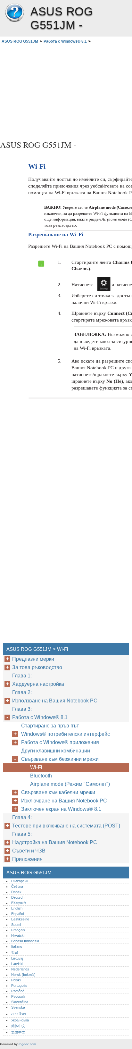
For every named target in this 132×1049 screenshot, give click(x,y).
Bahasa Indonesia (25, 941)
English (16, 908)
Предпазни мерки (33, 659)
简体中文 (18, 1026)
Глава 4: (22, 817)
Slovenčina (19, 1002)
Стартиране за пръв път (50, 725)
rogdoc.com (27, 1044)
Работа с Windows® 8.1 (65, 41)
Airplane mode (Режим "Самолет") (70, 784)
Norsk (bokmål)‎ (23, 975)
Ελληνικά (18, 903)
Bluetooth (41, 775)
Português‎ (19, 985)
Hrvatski (17, 935)
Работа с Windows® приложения (60, 742)
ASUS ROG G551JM (14, 12)
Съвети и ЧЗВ (28, 850)
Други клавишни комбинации (55, 750)
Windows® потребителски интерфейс (66, 734)
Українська (20, 1020)
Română (17, 991)
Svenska (18, 1007)
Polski (16, 980)
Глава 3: (22, 709)
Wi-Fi (36, 767)
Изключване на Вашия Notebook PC (64, 800)
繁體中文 (18, 1032)
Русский (18, 996)
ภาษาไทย (18, 1014)
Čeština (17, 886)
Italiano (16, 946)
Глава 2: (22, 692)
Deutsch (17, 897)
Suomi (16, 925)
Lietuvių (17, 958)
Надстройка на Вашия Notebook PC (54, 842)
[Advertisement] (66, 91)
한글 (14, 952)
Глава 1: (22, 675)
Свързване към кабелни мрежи (58, 792)
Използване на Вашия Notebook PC (54, 700)
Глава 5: (22, 834)
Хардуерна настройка (38, 684)
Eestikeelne (20, 919)
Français (18, 930)
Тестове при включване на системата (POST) (66, 825)
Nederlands (20, 969)
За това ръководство (37, 667)
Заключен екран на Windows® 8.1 (62, 809)
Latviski (17, 964)
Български (19, 881)
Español (17, 914)
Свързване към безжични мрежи (60, 759)
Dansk (16, 892)
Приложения (27, 859)
